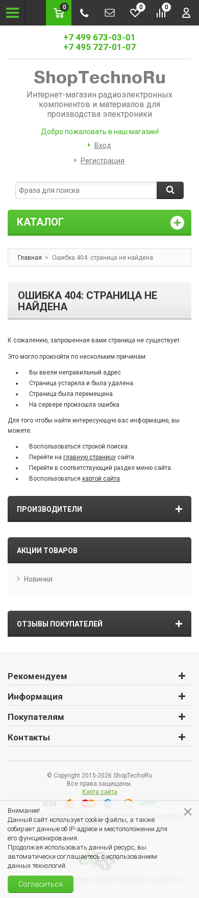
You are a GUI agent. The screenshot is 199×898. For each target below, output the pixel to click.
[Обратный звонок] (84, 13)
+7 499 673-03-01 (99, 37)
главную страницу (89, 457)
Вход (102, 145)
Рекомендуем (37, 676)
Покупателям (36, 717)
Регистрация (103, 161)
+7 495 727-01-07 (99, 47)
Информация (35, 696)
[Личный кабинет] (186, 13)
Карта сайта (99, 791)
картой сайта (101, 478)
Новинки (38, 579)
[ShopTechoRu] (99, 77)
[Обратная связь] (109, 13)
